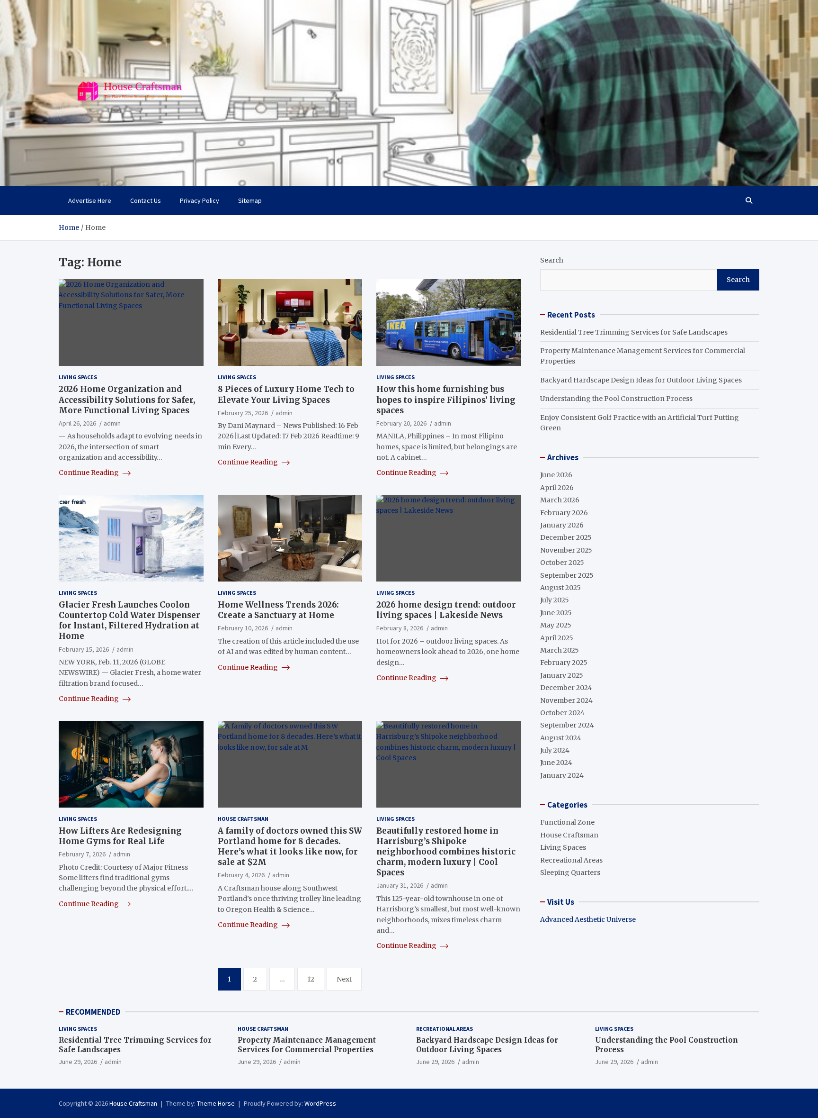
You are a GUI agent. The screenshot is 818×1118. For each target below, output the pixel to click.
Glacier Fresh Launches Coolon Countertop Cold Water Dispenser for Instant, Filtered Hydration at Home (129, 620)
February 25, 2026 (243, 413)
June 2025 (556, 613)
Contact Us (145, 200)
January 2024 (562, 775)
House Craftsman (243, 818)
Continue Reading (89, 472)
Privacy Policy (199, 200)
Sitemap (250, 200)
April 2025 (556, 638)
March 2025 (559, 650)
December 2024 (566, 687)
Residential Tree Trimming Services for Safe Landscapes (634, 332)
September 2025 (567, 575)
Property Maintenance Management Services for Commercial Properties (307, 1045)
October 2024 (562, 713)
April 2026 (557, 487)
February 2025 (563, 662)
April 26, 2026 (77, 423)
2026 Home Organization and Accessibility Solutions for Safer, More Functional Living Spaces (127, 399)
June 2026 (556, 475)
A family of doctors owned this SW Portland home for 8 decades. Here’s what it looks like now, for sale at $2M (290, 846)
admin (112, 423)
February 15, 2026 (84, 649)
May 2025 (555, 625)
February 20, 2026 (401, 423)
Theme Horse (216, 1103)
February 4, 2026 (241, 875)
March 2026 (559, 500)
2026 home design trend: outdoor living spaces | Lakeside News (446, 610)
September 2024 (567, 725)
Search (551, 260)
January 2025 (561, 675)
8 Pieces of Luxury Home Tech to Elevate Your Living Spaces (286, 394)
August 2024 (560, 738)
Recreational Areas (571, 860)
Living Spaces (78, 377)
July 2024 (554, 750)
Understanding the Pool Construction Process (616, 398)
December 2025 (566, 537)
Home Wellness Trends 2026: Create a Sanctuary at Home (278, 610)
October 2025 (562, 562)
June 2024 (556, 762)
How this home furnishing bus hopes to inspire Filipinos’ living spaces (446, 399)
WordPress (320, 1103)
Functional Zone (567, 822)
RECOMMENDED (93, 1012)
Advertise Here (89, 200)
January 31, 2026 (399, 885)
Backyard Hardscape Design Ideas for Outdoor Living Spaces (641, 380)
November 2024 (566, 700)
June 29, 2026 (78, 1061)
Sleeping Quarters (570, 872)
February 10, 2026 (243, 628)
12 (310, 979)
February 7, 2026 (82, 854)
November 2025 (566, 550)
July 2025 (554, 600)
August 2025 (560, 587)
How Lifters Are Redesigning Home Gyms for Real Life (120, 836)
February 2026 (564, 513)
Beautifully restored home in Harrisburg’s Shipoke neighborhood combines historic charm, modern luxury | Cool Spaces (446, 852)
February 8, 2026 (399, 628)
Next (344, 979)
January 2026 (562, 525)
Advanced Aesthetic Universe (588, 919)
